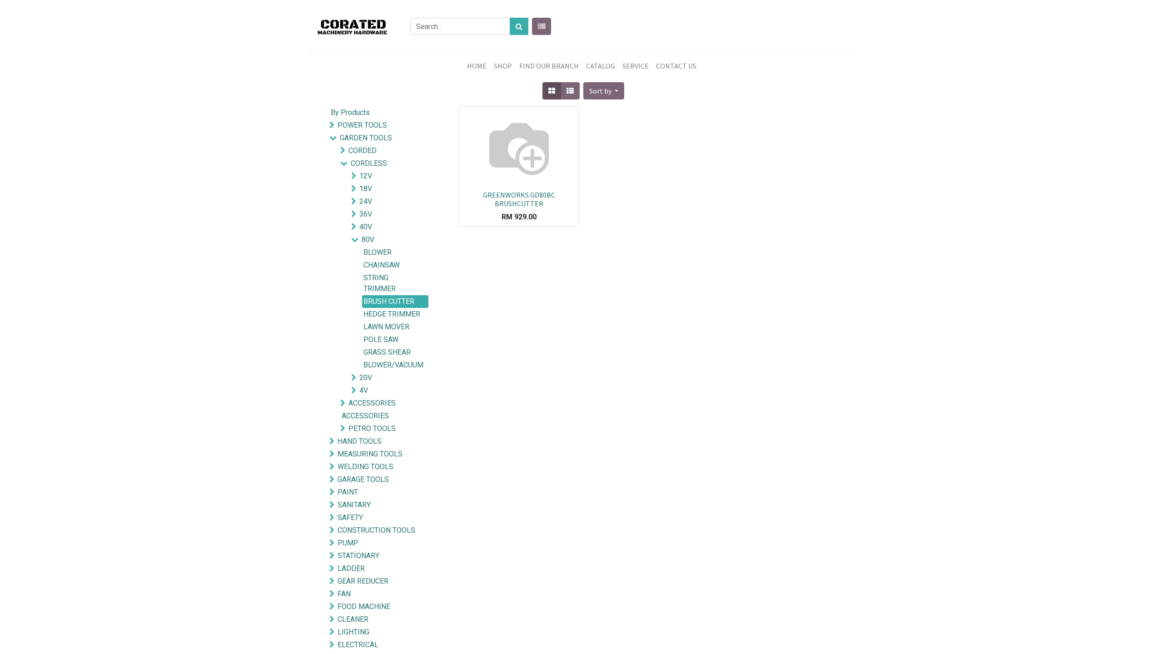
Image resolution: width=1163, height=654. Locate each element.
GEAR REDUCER (363, 581)
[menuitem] (476, 66)
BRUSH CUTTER (388, 301)
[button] (603, 90)
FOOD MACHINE (364, 606)
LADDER (351, 568)
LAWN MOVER (386, 326)
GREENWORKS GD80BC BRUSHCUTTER (519, 199)
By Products (350, 112)
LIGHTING (353, 632)
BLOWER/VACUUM (393, 365)
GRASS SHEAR (387, 352)
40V (365, 227)
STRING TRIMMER (379, 283)
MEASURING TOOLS (370, 454)
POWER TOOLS (362, 125)
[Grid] (551, 90)
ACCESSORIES (372, 403)
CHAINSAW (381, 265)
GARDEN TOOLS (366, 138)
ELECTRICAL (358, 644)
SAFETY (350, 517)
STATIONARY (358, 555)
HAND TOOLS (360, 441)
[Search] (519, 26)
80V (368, 239)
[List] (570, 90)
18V (365, 188)
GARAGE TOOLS (363, 479)
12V (365, 176)
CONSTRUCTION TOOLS (376, 530)
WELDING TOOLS (365, 466)
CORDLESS (369, 163)
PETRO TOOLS (372, 428)
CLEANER (353, 619)
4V (363, 390)
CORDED (362, 150)
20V (365, 377)
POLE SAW (380, 339)
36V (365, 214)
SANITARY (354, 504)
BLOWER (377, 252)
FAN (344, 594)
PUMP (348, 543)
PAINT (348, 492)
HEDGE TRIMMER (391, 314)
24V (365, 201)
